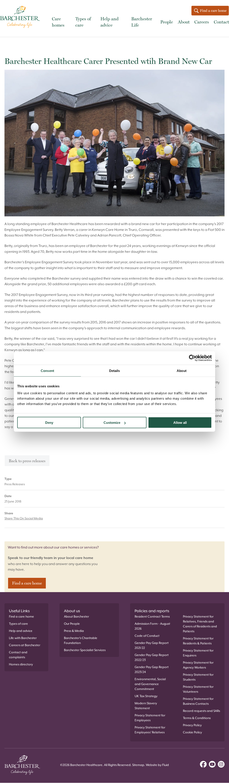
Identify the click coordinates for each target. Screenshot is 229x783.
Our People (72, 623)
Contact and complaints (18, 654)
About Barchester (76, 616)
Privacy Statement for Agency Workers (198, 665)
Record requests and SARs (201, 711)
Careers (201, 22)
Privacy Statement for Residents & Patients (198, 641)
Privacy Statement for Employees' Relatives (150, 730)
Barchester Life (141, 22)
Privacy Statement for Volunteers (198, 689)
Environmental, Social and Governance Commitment (150, 684)
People (166, 22)
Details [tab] (114, 370)
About (184, 22)
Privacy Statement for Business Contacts (198, 701)
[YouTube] (212, 765)
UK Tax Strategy (146, 696)
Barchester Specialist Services (85, 650)
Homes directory (21, 664)
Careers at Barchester (24, 645)
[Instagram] (221, 765)
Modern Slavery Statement (146, 705)
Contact (221, 22)
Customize (112, 422)
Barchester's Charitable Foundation (80, 640)
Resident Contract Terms (152, 616)
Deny (49, 422)
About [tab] (182, 370)
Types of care (83, 22)
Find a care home (213, 10)
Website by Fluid (157, 765)
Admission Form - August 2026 (152, 626)
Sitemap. (138, 765)
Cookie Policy (192, 732)
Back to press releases (27, 460)
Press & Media (74, 631)
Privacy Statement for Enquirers (198, 653)
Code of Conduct (147, 635)
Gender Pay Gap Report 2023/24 (152, 669)
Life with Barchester (23, 638)
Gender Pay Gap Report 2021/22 (152, 645)
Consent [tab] (47, 370)
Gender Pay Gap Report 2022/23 (152, 657)
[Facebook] (203, 765)
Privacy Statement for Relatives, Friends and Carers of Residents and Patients (200, 624)
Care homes (58, 22)
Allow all (180, 422)
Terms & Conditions (197, 718)
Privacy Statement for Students (198, 677)
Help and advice (109, 22)
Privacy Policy (192, 725)
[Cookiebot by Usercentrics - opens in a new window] (192, 358)
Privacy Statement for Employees (150, 717)
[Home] (21, 17)
